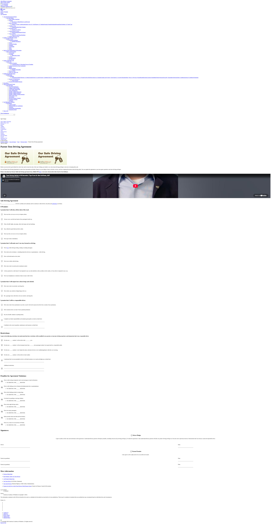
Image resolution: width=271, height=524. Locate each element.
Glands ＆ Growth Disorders (119, 77)
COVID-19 (60, 77)
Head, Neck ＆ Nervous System (133, 77)
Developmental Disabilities (69, 77)
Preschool (3, 128)
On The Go (11, 59)
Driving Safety (4, 135)
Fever (87, 77)
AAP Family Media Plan (14, 89)
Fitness (13, 27)
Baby (2, 125)
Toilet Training (22, 27)
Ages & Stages (12, 141)
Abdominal (14, 77)
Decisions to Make (16, 21)
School (24, 32)
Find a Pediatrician (13, 90)
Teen (2, 130)
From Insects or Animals (95, 77)
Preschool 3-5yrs (13, 28)
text (8, 247)
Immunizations (12, 58)
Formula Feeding (48, 24)
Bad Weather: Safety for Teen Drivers (11, 476)
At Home (11, 54)
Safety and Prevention (11, 51)
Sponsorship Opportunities (15, 108)
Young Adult (3, 139)
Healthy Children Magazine (15, 91)
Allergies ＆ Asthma (24, 77)
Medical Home (12, 68)
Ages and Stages (10, 18)
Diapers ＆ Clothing (39, 24)
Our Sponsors (5, 3)
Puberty (20, 32)
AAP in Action (12, 104)
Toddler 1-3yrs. (12, 25)
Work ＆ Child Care (13, 72)
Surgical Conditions (189, 77)
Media (10, 67)
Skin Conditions (181, 77)
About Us (5, 513)
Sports (10, 49)
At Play (10, 56)
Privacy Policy (6, 515)
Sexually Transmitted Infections (170, 77)
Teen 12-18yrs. (12, 33)
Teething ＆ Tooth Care (67, 24)
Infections (145, 77)
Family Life (8, 61)
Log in (2, 5)
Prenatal (11, 20)
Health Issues (9, 75)
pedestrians (54, 203)
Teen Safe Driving (7, 483)
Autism (31, 77)
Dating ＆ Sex (15, 35)
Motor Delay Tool (13, 95)
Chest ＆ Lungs (36, 77)
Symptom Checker (13, 99)
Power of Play (12, 71)
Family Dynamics (13, 63)
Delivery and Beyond (25, 21)
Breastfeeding (25, 24)
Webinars (11, 100)
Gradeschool (3, 129)
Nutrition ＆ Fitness (16, 29)
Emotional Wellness (13, 40)
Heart (141, 77)
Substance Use (4, 138)
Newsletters (11, 97)
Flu (89, 77)
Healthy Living (9, 39)
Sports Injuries (15, 80)
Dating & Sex (4, 131)
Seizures (161, 77)
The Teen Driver (7, 481)
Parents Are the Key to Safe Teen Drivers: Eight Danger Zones (17, 486)
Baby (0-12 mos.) (13, 23)
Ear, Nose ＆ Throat (79, 77)
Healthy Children (4, 141)
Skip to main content (5, 2)
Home (2, 13)
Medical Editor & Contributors (16, 105)
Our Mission (9, 103)
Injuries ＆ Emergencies (14, 79)
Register (6, 5)
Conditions (11, 76)
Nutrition (54, 24)
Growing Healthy (13, 44)
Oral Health (11, 46)
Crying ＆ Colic (31, 24)
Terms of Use (6, 516)
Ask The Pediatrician (13, 86)
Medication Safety (16, 55)
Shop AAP (5, 111)
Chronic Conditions (44, 77)
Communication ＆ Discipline (18, 64)
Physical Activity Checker (15, 98)
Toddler (2, 126)
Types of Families (29, 64)
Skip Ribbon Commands (6, 1)
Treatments (196, 77)
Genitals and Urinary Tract (107, 77)
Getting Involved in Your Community (17, 65)
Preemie (57, 24)
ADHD (18, 77)
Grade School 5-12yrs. (14, 31)
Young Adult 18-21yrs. (14, 36)
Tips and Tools (9, 85)
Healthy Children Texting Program (16, 94)
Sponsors (11, 107)
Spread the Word (13, 109)
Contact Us (5, 512)
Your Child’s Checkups (14, 19)
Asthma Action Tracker (14, 88)
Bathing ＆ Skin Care (17, 24)
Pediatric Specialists (16, 69)
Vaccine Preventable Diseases (15, 81)
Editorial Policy (6, 517)
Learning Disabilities (151, 77)
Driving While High (7, 474)
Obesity (158, 77)
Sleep (60, 24)
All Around (11, 53)
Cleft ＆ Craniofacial (53, 77)
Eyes (85, 77)
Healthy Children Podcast (14, 93)
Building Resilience (16, 41)
